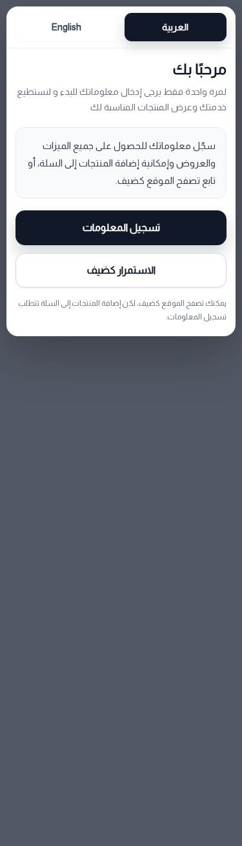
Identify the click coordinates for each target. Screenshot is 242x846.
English (66, 27)
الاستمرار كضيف (121, 270)
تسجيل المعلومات (121, 227)
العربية (175, 27)
